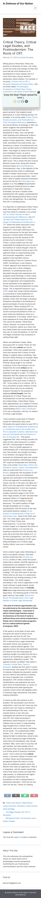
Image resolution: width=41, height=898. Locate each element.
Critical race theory (13, 803)
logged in (17, 837)
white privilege (9, 809)
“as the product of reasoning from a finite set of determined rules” (19, 513)
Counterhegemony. (26, 166)
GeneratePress (20, 895)
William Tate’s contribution (25, 409)
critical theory (27, 803)
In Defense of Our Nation (18, 3)
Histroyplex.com (28, 181)
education (21, 806)
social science (31, 806)
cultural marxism (9, 806)
